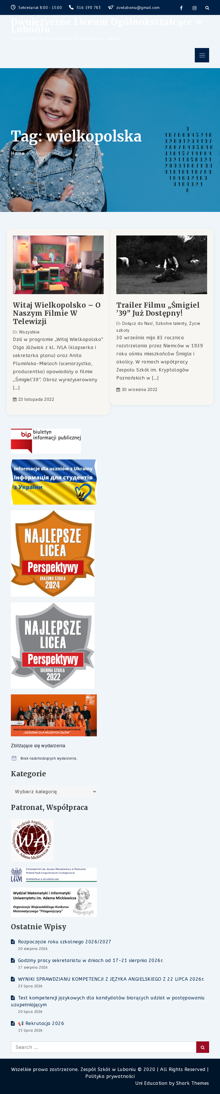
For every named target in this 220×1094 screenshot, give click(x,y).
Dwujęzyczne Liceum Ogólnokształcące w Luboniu (107, 25)
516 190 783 (89, 7)
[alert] (110, 758)
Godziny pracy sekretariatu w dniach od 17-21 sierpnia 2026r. (91, 960)
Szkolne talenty (171, 323)
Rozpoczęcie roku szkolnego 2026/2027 (65, 941)
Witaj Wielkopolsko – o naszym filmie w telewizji (57, 313)
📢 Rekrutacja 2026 (41, 1023)
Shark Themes (192, 1083)
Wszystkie (29, 331)
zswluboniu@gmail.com (138, 7)
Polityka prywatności (110, 1076)
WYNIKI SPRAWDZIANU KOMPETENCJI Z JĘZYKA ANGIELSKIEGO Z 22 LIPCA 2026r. (111, 979)
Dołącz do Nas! (137, 323)
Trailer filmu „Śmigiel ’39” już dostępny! (158, 309)
